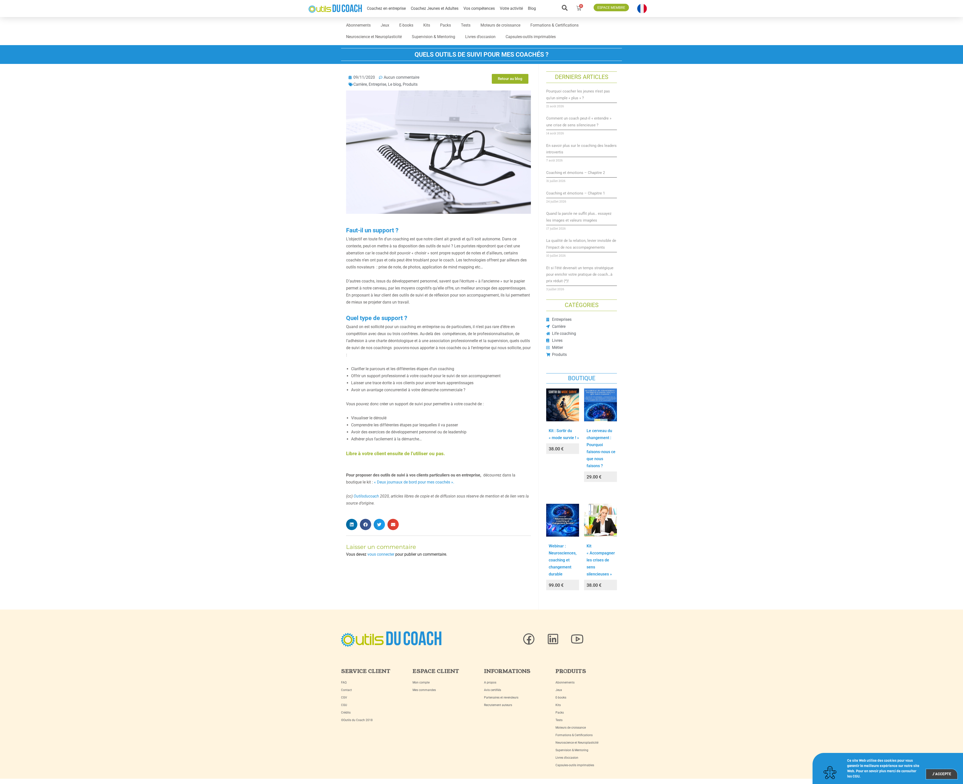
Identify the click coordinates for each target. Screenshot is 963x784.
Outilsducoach (366, 496)
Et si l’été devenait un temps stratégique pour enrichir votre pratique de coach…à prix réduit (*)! (579, 274)
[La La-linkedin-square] (553, 639)
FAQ (344, 682)
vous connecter (380, 554)
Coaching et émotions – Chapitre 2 (575, 172)
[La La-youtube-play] (577, 639)
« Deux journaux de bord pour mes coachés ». (414, 482)
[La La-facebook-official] (529, 639)
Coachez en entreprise (386, 8)
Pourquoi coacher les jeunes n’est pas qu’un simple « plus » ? (578, 94)
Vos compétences (479, 8)
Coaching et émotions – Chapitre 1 (575, 193)
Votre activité (511, 8)
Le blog (394, 84)
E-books (406, 25)
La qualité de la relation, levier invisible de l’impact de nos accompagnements (581, 243)
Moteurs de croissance (500, 25)
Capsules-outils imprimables (531, 36)
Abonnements (358, 25)
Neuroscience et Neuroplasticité (374, 36)
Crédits (346, 712)
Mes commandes (424, 690)
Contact (346, 690)
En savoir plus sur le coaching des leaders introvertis (581, 148)
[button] (564, 8)
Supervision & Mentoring (433, 36)
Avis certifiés (492, 690)
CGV (344, 697)
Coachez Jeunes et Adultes (434, 8)
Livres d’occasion (480, 36)
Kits (426, 25)
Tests (465, 25)
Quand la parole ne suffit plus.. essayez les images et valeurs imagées (578, 216)
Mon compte (421, 682)
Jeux (385, 25)
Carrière (360, 84)
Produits (410, 84)
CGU (344, 705)
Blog (532, 8)
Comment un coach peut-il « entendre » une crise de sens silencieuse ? (578, 121)
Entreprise (377, 84)
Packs (445, 25)
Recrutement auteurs (498, 705)
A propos (490, 682)
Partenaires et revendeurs (501, 697)
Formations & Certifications (554, 25)
